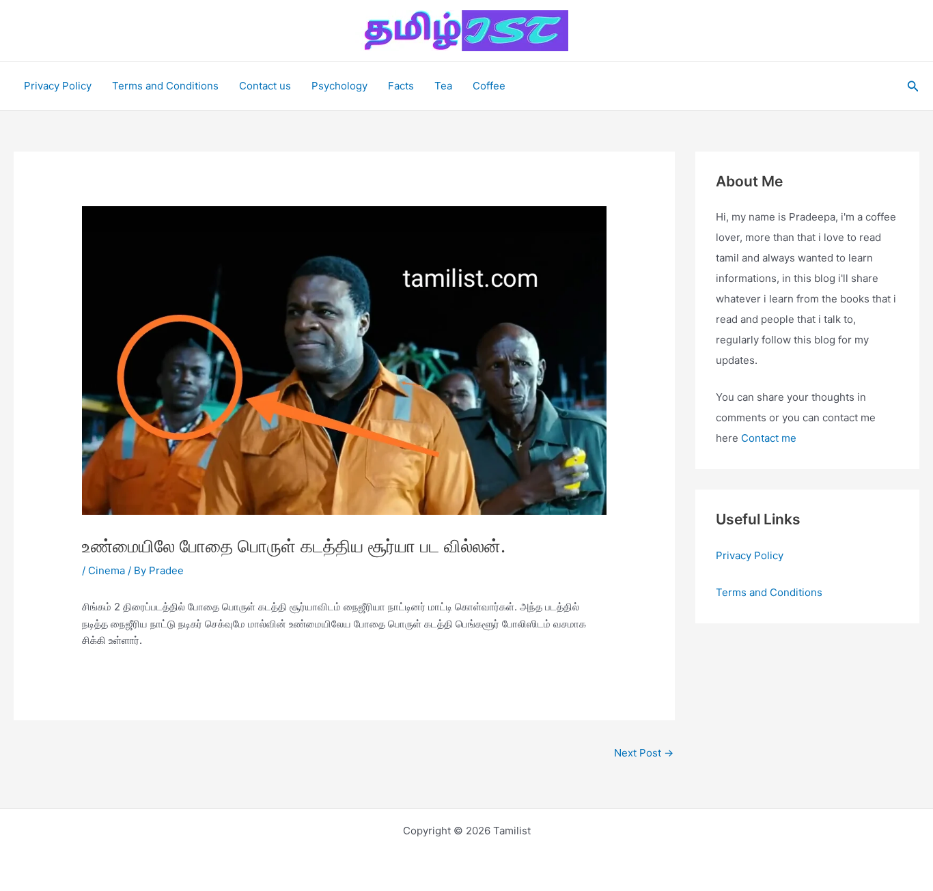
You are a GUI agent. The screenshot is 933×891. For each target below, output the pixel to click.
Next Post (643, 752)
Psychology (339, 85)
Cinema (106, 570)
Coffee (489, 85)
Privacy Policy (58, 85)
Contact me (768, 438)
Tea (443, 85)
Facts (401, 85)
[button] (913, 86)
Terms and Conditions (165, 85)
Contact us (265, 85)
